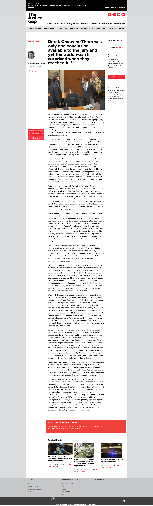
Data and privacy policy (35, 489)
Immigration (62, 28)
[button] (123, 15)
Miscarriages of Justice (90, 28)
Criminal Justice (34, 28)
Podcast (85, 23)
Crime (63, 487)
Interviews (60, 23)
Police (105, 28)
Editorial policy (33, 487)
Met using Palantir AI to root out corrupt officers (112, 460)
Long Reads (73, 23)
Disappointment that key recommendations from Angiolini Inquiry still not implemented (84, 462)
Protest (122, 28)
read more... (119, 47)
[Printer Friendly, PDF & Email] (49, 416)
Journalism (73, 28)
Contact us (31, 484)
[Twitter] (124, 501)
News (49, 23)
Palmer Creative (92, 504)
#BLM (31, 41)
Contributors (105, 23)
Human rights (48, 28)
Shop (94, 23)
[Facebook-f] (120, 501)
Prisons (113, 28)
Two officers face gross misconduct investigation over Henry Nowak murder (60, 458)
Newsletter (119, 23)
